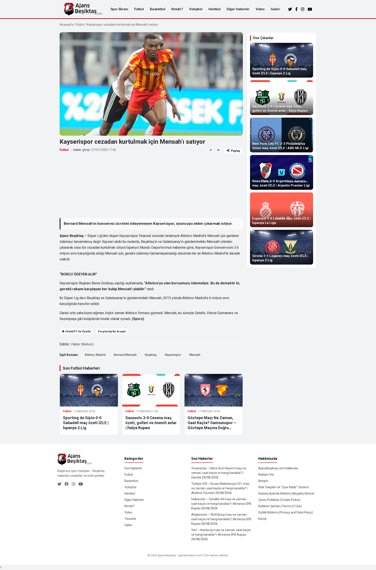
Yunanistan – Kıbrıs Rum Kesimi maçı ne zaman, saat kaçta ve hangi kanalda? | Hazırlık (218, 473)
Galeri (275, 9)
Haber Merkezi (82, 344)
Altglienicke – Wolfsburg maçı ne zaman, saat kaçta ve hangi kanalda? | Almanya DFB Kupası (221, 519)
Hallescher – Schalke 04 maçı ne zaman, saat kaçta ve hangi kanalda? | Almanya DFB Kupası (221, 503)
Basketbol (157, 9)
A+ (218, 150)
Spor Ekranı (119, 9)
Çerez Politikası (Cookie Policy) (279, 500)
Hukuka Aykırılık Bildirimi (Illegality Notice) (286, 493)
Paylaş (235, 150)
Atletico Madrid (95, 355)
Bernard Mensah (125, 355)
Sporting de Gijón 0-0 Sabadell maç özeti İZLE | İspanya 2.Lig (86, 422)
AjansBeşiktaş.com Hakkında (278, 468)
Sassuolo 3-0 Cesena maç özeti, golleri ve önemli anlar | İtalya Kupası (151, 422)
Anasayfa (66, 24)
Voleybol (195, 9)
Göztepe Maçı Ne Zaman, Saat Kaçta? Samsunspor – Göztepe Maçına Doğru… (212, 422)
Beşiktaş (151, 355)
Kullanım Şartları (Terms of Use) (280, 506)
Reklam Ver (266, 474)
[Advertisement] (151, 185)
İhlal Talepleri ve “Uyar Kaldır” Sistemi (283, 487)
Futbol (139, 9)
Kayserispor (173, 355)
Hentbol (214, 9)
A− (211, 150)
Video (260, 9)
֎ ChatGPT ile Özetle (76, 331)
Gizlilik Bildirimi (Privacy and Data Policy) (285, 512)
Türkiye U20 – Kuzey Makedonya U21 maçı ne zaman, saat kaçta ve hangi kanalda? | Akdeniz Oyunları (220, 488)
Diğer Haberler (238, 9)
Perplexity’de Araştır (112, 331)
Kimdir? (177, 9)
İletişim (263, 481)
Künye (262, 518)
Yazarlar (130, 518)
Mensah (194, 355)
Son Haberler (133, 468)
